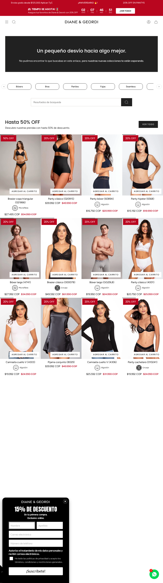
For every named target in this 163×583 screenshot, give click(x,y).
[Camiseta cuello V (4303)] (20, 328)
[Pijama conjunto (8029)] (61, 328)
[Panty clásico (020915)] (61, 164)
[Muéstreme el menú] (7, 22)
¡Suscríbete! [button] (36, 571)
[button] (65, 501)
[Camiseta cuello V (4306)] (102, 328)
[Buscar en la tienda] (126, 102)
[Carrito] (156, 22)
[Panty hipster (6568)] (142, 164)
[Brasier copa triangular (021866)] (20, 164)
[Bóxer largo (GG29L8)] (102, 248)
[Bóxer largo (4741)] (20, 248)
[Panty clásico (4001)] (142, 248)
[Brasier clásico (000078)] (61, 248)
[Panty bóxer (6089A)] (102, 164)
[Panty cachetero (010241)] (142, 328)
